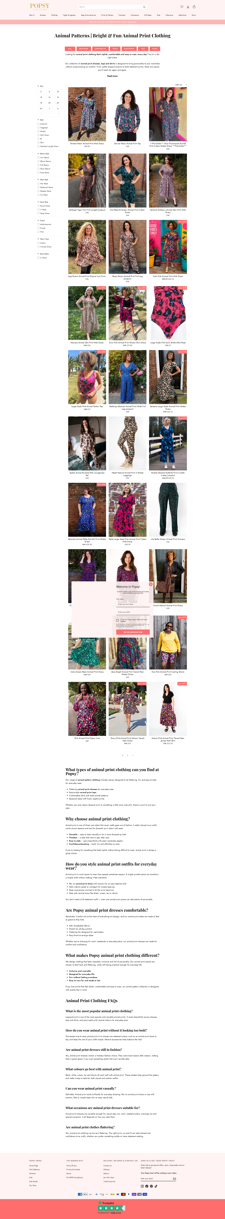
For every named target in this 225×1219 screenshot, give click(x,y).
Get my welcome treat (133, 632)
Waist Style (44, 179)
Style (41, 120)
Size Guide (33, 1181)
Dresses (43, 15)
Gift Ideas (148, 15)
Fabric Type (44, 239)
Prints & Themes (107, 15)
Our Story (32, 1185)
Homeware (135, 15)
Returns (106, 1173)
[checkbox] (41, 92)
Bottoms (129, 49)
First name (120, 599)
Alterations (182, 15)
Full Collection (34, 1169)
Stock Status (44, 254)
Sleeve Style (44, 154)
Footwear (122, 15)
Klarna (68, 1173)
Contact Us (108, 1165)
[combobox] (112, 6)
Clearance (169, 15)
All (70, 49)
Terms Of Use (71, 1165)
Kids (158, 15)
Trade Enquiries (109, 1181)
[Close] (151, 583)
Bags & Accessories (88, 15)
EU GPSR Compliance (74, 1177)
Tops (115, 49)
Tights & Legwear (69, 15)
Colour (42, 220)
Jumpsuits (100, 49)
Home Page (33, 1165)
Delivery (107, 1169)
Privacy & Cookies (73, 1169)
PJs (143, 49)
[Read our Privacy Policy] (148, 624)
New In (32, 15)
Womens (32, 1173)
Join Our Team (109, 1177)
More (194, 15)
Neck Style (44, 202)
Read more (112, 75)
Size (41, 86)
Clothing (54, 15)
